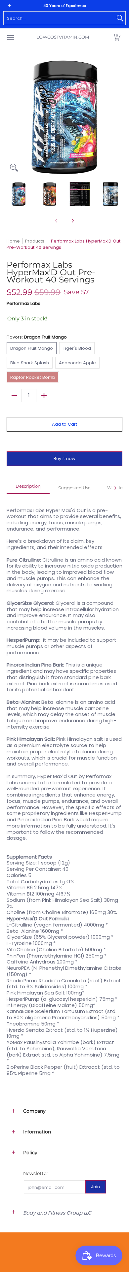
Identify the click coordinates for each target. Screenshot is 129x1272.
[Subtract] (14, 396)
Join (95, 1187)
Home (13, 241)
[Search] (120, 18)
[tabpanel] (64, 788)
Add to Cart (64, 424)
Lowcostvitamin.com (62, 37)
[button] (116, 37)
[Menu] (10, 37)
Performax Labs (23, 303)
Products (34, 241)
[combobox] (59, 18)
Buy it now (64, 458)
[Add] (43, 396)
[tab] (28, 488)
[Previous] (11, 117)
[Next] (117, 117)
